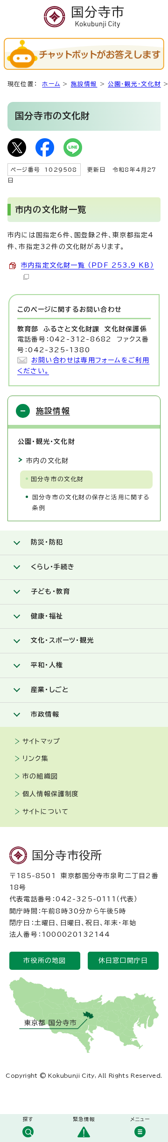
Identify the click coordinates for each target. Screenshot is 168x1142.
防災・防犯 (47, 542)
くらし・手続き (53, 567)
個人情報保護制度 (50, 794)
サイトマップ (41, 741)
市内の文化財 (47, 460)
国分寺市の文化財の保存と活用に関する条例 (91, 502)
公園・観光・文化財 (134, 84)
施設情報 (84, 84)
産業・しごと (50, 689)
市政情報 (45, 714)
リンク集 (35, 758)
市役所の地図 (44, 960)
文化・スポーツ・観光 (62, 640)
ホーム (51, 84)
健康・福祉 (47, 616)
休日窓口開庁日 (123, 960)
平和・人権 (47, 665)
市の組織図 (40, 776)
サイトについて (45, 811)
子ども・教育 (50, 591)
